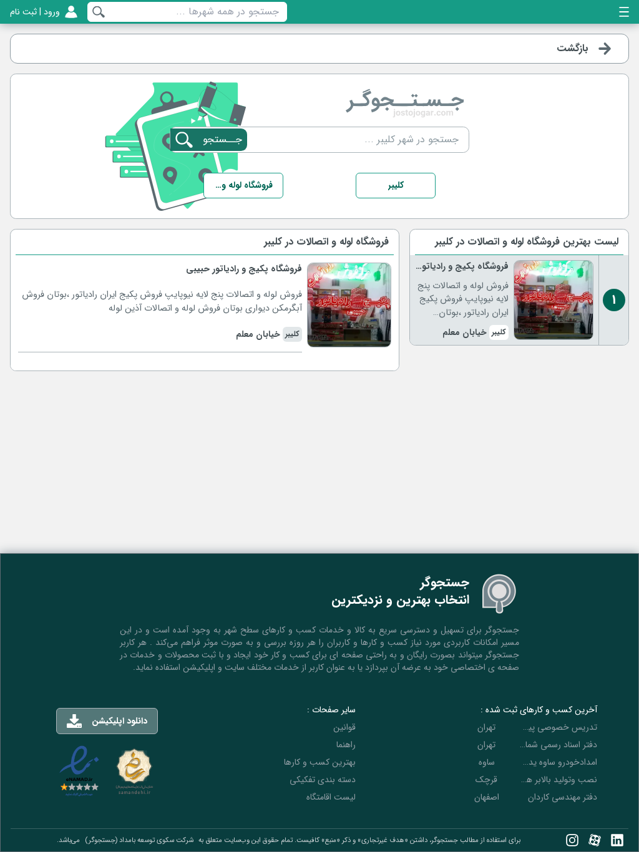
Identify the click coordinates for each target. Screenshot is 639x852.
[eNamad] (79, 771)
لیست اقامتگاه (331, 797)
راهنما (346, 744)
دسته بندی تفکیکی (323, 779)
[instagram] (572, 840)
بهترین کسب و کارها (320, 762)
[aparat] (594, 840)
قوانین (344, 727)
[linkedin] (617, 840)
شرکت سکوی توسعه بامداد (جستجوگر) (139, 840)
